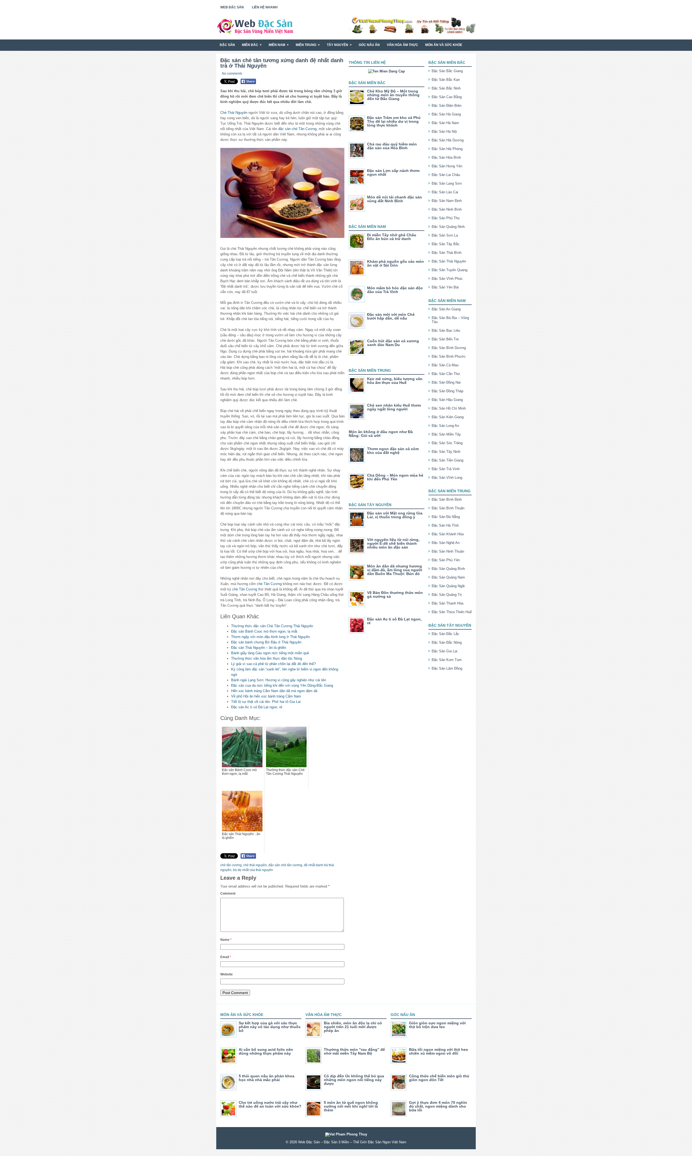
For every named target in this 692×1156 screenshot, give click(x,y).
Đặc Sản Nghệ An (446, 543)
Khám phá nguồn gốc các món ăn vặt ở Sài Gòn (395, 263)
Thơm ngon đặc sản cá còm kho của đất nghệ (393, 451)
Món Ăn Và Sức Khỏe (443, 45)
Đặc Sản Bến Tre (445, 339)
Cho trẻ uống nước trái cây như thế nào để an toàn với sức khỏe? (270, 1104)
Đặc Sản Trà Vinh (446, 469)
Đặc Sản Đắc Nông (447, 642)
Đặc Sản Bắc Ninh (446, 88)
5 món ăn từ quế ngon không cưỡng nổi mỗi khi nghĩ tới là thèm (351, 1106)
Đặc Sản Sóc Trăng (447, 443)
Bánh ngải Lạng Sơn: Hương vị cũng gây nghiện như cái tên (278, 680)
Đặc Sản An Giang (446, 309)
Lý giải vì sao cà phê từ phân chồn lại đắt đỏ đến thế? (273, 664)
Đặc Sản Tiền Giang (447, 460)
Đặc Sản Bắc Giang (447, 71)
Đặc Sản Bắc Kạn (446, 80)
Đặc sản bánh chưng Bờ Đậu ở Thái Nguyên (266, 642)
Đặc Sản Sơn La (445, 235)
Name (226, 940)
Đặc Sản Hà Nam (445, 123)
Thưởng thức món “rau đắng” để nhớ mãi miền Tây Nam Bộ (354, 1051)
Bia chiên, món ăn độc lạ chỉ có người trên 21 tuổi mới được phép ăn (353, 1027)
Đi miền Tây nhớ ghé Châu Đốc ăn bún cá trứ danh (391, 237)
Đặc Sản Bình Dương (449, 348)
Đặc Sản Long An (445, 426)
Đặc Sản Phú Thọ (446, 218)
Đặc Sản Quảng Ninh (448, 227)
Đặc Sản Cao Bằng (447, 97)
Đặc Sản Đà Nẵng (446, 517)
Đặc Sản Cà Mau (445, 365)
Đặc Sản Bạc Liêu (446, 330)
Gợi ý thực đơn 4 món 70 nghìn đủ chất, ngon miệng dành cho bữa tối (438, 1106)
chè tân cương (231, 865)
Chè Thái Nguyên (233, 113)
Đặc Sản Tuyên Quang (449, 270)
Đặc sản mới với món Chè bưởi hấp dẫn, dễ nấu (391, 316)
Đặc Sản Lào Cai (445, 192)
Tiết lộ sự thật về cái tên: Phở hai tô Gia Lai (266, 702)
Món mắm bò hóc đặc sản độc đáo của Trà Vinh (395, 290)
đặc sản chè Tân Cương (297, 129)
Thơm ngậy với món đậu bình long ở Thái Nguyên (270, 637)
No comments (232, 73)
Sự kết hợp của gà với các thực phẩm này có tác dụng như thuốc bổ (270, 1027)
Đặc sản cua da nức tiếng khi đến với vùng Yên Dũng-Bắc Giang (282, 685)
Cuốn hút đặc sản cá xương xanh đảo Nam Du (393, 343)
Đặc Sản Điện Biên (446, 106)
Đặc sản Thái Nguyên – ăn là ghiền (258, 648)
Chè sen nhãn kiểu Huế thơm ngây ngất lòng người (394, 407)
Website (226, 974)
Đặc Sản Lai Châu (446, 175)
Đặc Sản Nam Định (447, 201)
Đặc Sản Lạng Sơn (447, 183)
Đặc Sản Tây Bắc (446, 244)
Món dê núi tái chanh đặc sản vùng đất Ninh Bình (394, 199)
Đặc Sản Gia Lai (444, 651)
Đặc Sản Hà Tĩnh (445, 525)
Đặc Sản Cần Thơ (446, 374)
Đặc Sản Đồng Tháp (447, 391)
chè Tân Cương (269, 584)
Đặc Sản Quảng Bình (448, 569)
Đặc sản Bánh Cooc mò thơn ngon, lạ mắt (264, 631)
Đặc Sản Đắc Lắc (445, 634)
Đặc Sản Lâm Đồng (447, 668)
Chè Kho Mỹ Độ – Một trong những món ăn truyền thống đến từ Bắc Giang (393, 95)
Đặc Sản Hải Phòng (447, 149)
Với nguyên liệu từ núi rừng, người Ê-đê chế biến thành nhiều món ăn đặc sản (393, 543)
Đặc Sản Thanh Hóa (447, 603)
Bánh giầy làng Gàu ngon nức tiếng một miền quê (270, 653)
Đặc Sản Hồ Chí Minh (449, 408)
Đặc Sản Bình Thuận (448, 508)
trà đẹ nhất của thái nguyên (253, 870)
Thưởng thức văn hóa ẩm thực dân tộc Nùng (266, 658)
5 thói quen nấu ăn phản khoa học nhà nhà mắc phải (266, 1078)
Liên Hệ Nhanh (265, 7)
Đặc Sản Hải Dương (448, 140)
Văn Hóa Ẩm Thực (402, 45)
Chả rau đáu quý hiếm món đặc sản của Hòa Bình (392, 146)
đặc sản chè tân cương (285, 865)
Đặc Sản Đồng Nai (446, 382)
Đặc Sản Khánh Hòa (448, 534)
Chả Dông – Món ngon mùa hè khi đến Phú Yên (395, 477)
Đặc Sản (227, 45)
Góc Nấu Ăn (369, 45)
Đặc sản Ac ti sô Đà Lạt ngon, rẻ (256, 707)
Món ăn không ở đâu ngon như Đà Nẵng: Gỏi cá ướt (381, 434)
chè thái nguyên (255, 865)
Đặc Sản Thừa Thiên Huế (452, 612)
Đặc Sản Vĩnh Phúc (447, 279)
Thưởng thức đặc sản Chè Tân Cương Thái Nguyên (272, 626)
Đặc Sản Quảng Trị (447, 595)
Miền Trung (308, 45)
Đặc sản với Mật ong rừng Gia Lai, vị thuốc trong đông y (394, 515)
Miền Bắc (252, 45)
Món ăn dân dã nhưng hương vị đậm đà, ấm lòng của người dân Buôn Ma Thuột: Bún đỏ (394, 570)
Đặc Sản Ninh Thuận (448, 551)
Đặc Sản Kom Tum (447, 660)
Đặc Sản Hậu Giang (447, 400)
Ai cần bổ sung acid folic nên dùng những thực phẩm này (266, 1051)
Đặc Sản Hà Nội (444, 131)
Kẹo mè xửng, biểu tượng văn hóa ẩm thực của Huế (394, 381)
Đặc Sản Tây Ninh (446, 452)
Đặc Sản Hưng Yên (447, 166)
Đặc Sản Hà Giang (446, 114)
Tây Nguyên (339, 45)
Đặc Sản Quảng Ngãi (448, 586)
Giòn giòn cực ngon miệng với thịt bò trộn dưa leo (437, 1025)
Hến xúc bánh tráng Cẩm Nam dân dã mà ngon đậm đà (274, 691)
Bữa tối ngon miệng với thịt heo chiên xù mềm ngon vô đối (438, 1051)
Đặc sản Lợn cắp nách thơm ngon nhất (393, 172)
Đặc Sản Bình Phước (449, 356)
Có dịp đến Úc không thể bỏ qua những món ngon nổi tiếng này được (354, 1080)
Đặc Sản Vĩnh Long (447, 478)
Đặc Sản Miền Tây (446, 434)
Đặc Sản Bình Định (447, 499)
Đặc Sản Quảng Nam (448, 577)
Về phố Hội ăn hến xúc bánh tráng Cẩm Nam (266, 696)
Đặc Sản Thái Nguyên (449, 261)
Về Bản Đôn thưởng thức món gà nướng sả (395, 594)
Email (225, 957)
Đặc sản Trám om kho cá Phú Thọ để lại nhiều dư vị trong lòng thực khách (394, 121)
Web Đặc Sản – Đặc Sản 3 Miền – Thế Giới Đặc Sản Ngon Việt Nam (352, 1142)
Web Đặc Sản (232, 7)
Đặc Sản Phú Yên (446, 560)
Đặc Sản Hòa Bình (446, 157)
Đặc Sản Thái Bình (446, 253)
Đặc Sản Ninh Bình (447, 209)
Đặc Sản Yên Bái (445, 287)
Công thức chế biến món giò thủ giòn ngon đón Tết (439, 1078)
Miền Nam (279, 45)
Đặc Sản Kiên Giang (448, 417)
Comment (227, 893)
